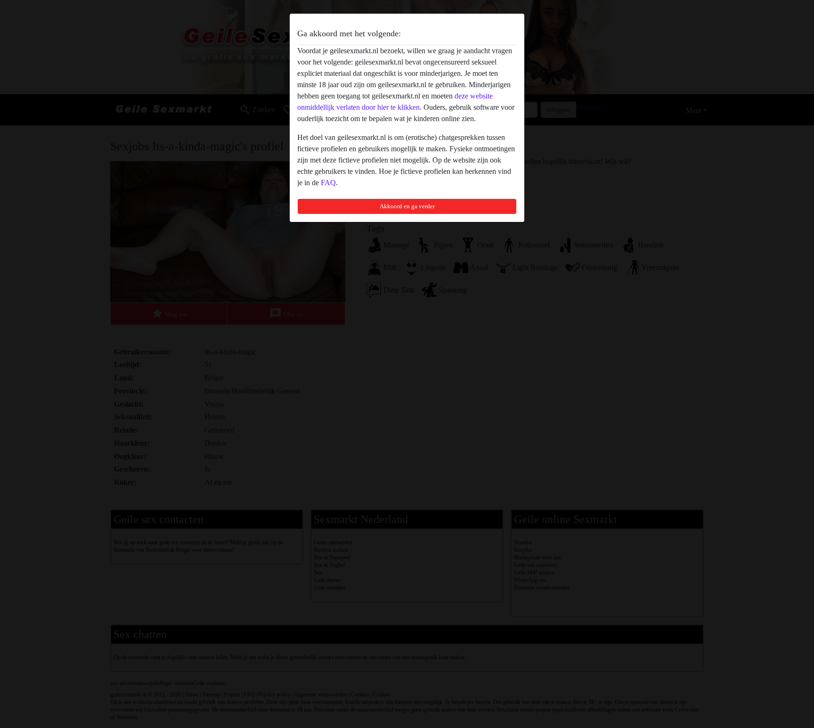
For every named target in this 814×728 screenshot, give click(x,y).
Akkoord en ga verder (407, 206)
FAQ (328, 183)
